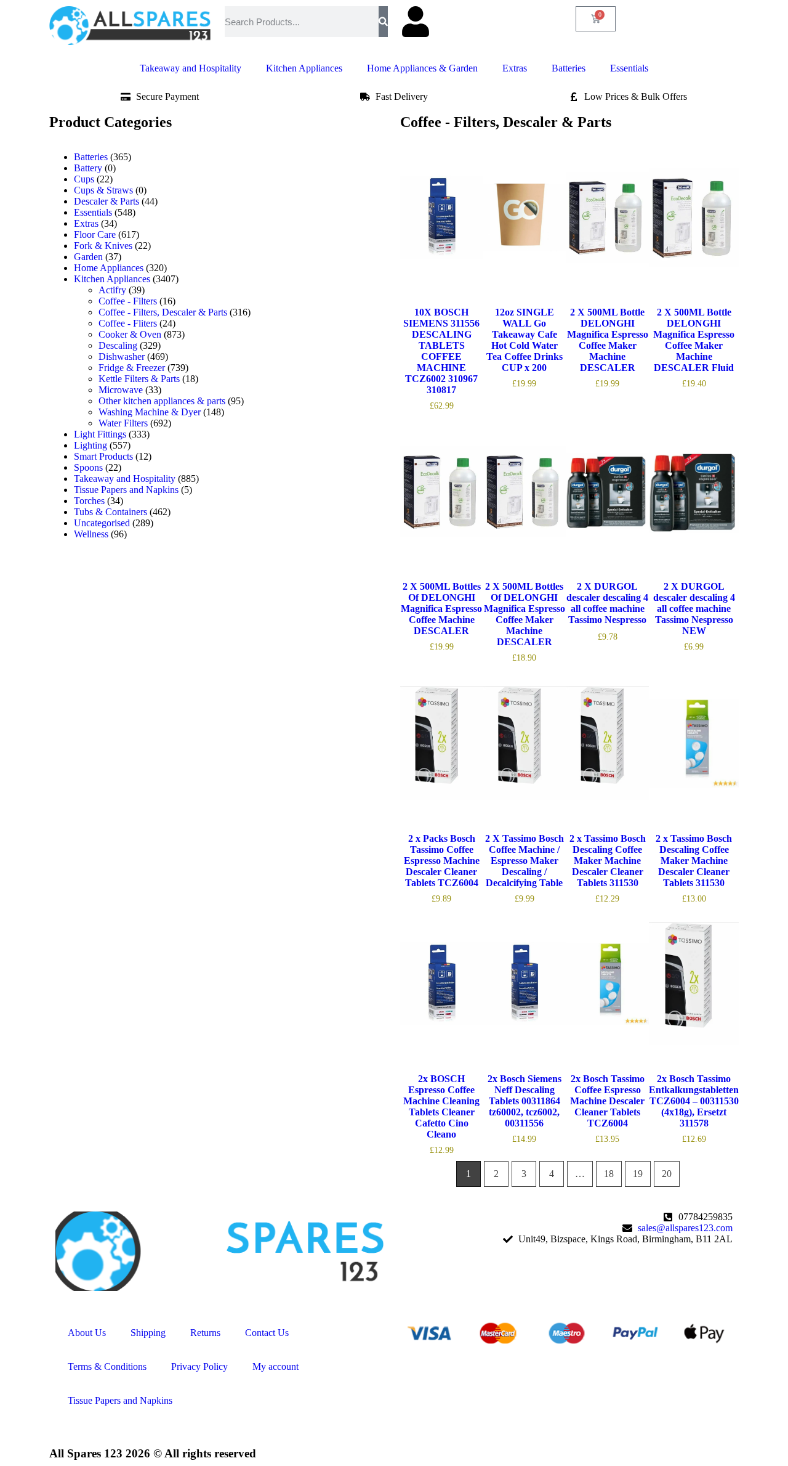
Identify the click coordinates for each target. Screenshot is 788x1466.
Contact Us (267, 1332)
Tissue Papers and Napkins (126, 489)
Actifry (112, 290)
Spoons (88, 467)
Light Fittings (100, 434)
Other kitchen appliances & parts (161, 401)
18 (609, 1173)
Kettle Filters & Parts (139, 378)
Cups (84, 179)
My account (275, 1366)
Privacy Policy (199, 1366)
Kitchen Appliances (304, 68)
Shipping (148, 1332)
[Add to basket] (412, 270)
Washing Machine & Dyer (149, 412)
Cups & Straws (103, 190)
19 (638, 1173)
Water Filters (123, 423)
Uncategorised (102, 523)
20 (667, 1173)
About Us (87, 1332)
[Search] (383, 21)
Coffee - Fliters (127, 323)
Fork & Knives (103, 245)
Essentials (629, 68)
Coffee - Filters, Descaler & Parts (162, 312)
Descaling (117, 345)
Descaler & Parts (106, 201)
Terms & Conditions (107, 1366)
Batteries (568, 68)
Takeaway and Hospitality (190, 68)
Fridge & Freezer (131, 367)
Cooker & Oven (129, 334)
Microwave (120, 390)
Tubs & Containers (110, 512)
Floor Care (95, 234)
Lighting (90, 445)
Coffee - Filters (127, 301)
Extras (514, 68)
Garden (88, 256)
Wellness (91, 534)
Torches (89, 500)
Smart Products (103, 456)
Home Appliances (108, 268)
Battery (88, 168)
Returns (205, 1332)
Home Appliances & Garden (422, 68)
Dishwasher (121, 356)
